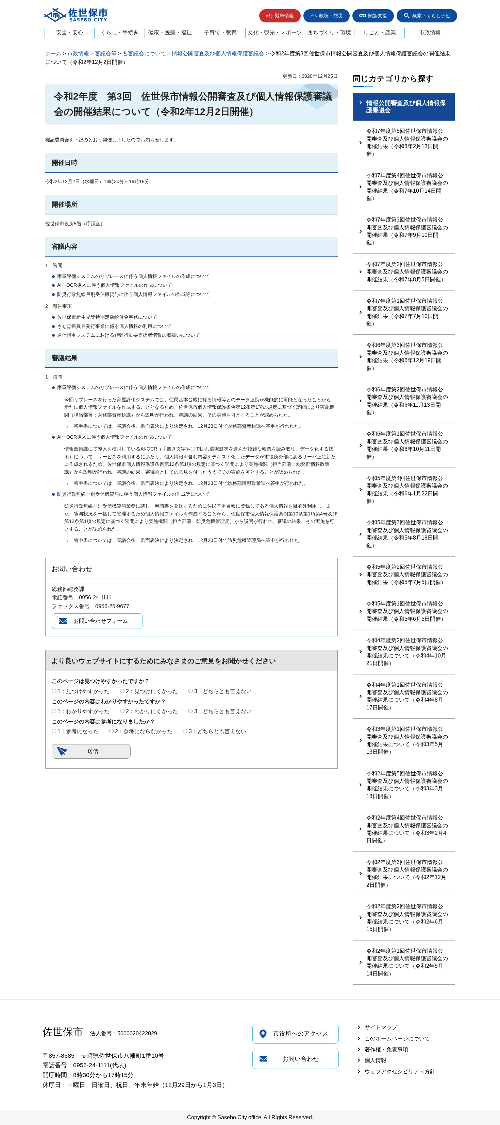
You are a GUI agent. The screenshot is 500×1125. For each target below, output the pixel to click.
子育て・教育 (220, 32)
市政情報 (430, 32)
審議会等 (106, 53)
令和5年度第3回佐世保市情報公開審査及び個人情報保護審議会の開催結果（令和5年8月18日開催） (407, 534)
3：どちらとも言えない (223, 691)
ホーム (53, 53)
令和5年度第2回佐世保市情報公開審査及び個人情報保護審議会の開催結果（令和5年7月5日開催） (407, 574)
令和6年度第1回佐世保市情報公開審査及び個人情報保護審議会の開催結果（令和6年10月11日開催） (407, 445)
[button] (280, 15)
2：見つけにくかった (152, 691)
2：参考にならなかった (143, 731)
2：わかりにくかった (152, 711)
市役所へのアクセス (300, 1033)
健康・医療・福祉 (170, 32)
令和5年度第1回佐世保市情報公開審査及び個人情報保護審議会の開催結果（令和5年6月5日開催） (407, 611)
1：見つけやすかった (83, 691)
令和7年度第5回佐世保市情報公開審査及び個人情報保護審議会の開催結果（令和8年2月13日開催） (407, 142)
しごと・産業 (379, 32)
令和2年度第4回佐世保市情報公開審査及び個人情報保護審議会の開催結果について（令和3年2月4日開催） (407, 829)
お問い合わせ (300, 1058)
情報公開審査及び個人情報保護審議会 (218, 53)
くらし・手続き (120, 32)
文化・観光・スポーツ (275, 32)
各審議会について (144, 53)
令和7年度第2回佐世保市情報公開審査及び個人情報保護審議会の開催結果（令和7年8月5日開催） (407, 271)
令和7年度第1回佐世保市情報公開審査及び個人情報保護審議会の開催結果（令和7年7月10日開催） (407, 312)
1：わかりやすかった (83, 711)
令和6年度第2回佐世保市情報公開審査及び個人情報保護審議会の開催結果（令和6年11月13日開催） (407, 401)
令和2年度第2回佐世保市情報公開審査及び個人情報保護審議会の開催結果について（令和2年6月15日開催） (407, 917)
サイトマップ (381, 1027)
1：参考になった (78, 731)
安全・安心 (69, 32)
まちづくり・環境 (329, 32)
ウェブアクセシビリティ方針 (400, 1071)
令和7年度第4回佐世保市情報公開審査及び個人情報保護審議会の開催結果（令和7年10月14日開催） (407, 187)
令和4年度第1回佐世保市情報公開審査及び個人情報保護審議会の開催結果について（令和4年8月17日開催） (407, 696)
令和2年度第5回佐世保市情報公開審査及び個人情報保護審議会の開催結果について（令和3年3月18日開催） (407, 785)
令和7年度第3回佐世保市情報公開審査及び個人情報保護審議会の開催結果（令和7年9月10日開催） (407, 231)
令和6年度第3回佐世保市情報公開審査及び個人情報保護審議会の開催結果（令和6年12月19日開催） (407, 356)
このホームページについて (397, 1038)
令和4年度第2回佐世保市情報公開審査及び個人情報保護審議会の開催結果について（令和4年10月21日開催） (407, 651)
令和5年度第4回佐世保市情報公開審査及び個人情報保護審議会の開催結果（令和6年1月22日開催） (407, 489)
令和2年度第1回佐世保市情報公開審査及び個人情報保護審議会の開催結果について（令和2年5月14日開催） (407, 962)
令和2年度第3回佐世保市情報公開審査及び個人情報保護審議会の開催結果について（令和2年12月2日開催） (407, 873)
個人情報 (375, 1060)
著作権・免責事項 (386, 1049)
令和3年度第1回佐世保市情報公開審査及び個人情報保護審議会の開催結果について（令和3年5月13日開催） (407, 740)
